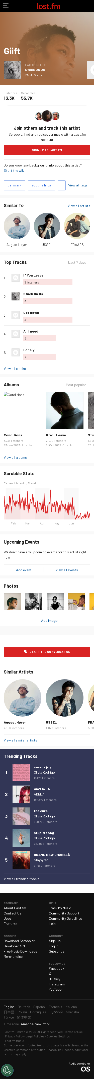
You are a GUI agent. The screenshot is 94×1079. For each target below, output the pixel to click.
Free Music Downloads (20, 951)
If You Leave (33, 275)
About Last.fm (15, 908)
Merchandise (13, 956)
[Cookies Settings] (7, 1070)
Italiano (71, 1007)
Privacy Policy (14, 1036)
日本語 (9, 1012)
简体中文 (24, 1017)
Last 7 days (77, 262)
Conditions (13, 435)
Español (39, 1007)
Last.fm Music (14, 1040)
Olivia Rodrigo (44, 772)
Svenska (72, 1012)
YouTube (55, 989)
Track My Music (60, 908)
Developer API (14, 946)
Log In (53, 946)
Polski (22, 1012)
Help (52, 923)
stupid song (44, 833)
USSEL (47, 244)
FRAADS (77, 244)
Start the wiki (14, 170)
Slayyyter (41, 860)
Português (38, 1012)
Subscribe (56, 951)
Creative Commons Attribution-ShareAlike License (38, 1049)
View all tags (77, 185)
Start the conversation (50, 651)
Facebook (56, 968)
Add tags (62, 185)
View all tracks (15, 368)
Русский (56, 1012)
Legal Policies (35, 1036)
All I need (30, 331)
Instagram (57, 984)
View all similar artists (20, 740)
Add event (24, 570)
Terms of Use (73, 1031)
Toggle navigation (6, 6)
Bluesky (54, 979)
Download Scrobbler (19, 941)
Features (10, 923)
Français (55, 1007)
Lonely (28, 350)
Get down (31, 312)
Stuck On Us (35, 69)
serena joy (42, 767)
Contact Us (12, 913)
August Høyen (17, 244)
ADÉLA (39, 794)
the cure (41, 811)
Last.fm (48, 6)
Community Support (64, 913)
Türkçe (9, 1017)
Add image (49, 620)
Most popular (76, 384)
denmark (15, 185)
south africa (41, 185)
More (88, 278)
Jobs (8, 918)
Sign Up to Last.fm (47, 150)
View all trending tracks (21, 879)
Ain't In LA (42, 789)
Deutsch (24, 1007)
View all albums (15, 457)
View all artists (79, 206)
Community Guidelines (65, 918)
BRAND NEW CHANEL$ (52, 854)
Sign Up (55, 941)
